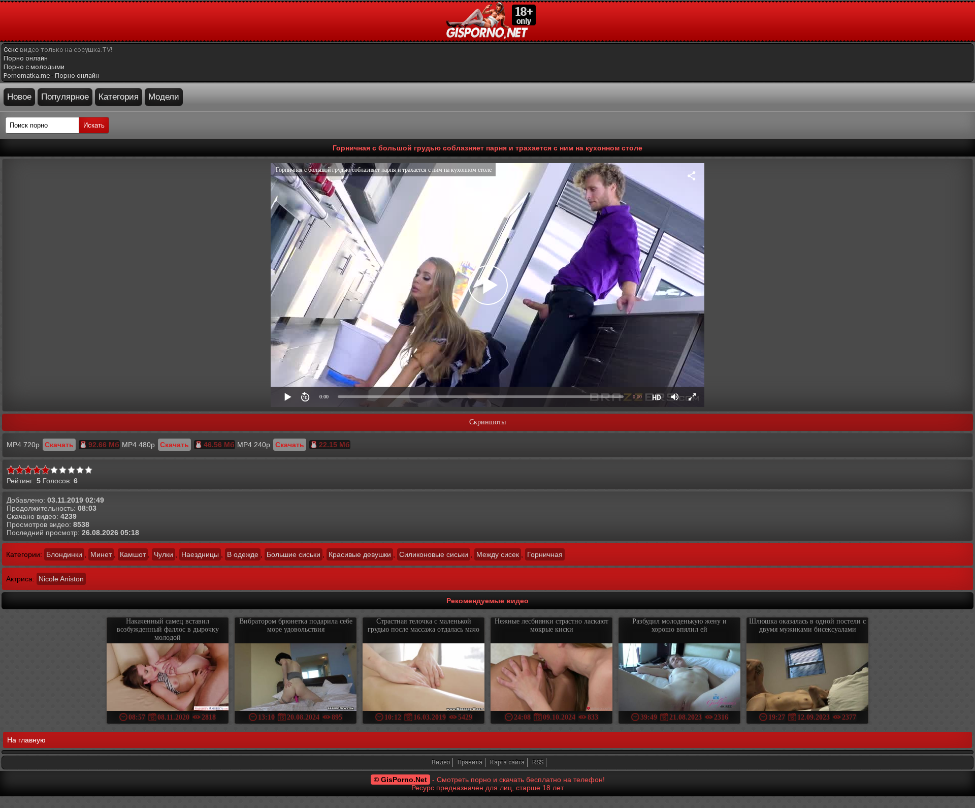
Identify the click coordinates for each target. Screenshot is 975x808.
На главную (26, 740)
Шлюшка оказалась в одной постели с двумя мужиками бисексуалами (807, 625)
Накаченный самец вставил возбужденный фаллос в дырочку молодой (168, 629)
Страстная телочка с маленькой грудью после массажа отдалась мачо (423, 625)
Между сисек (497, 554)
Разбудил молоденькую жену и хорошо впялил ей (679, 625)
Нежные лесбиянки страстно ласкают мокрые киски (551, 625)
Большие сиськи (293, 554)
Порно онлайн (26, 58)
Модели (163, 97)
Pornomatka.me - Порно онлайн (51, 75)
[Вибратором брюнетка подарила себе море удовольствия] (295, 678)
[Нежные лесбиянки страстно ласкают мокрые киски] (551, 678)
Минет (101, 554)
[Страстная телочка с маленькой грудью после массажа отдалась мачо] (423, 678)
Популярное (65, 97)
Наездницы (200, 554)
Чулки (163, 554)
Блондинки (64, 554)
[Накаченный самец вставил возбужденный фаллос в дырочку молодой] (168, 678)
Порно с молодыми (34, 67)
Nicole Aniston (61, 579)
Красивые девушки (360, 554)
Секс (11, 49)
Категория (119, 97)
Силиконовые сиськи (433, 554)
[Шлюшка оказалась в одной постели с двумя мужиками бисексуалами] (807, 678)
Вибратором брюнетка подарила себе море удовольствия (295, 625)
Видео (441, 762)
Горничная (545, 554)
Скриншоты (487, 422)
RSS (537, 762)
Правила (470, 762)
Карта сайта (507, 762)
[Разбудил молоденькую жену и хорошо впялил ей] (679, 678)
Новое (19, 97)
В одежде (242, 554)
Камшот (133, 554)
